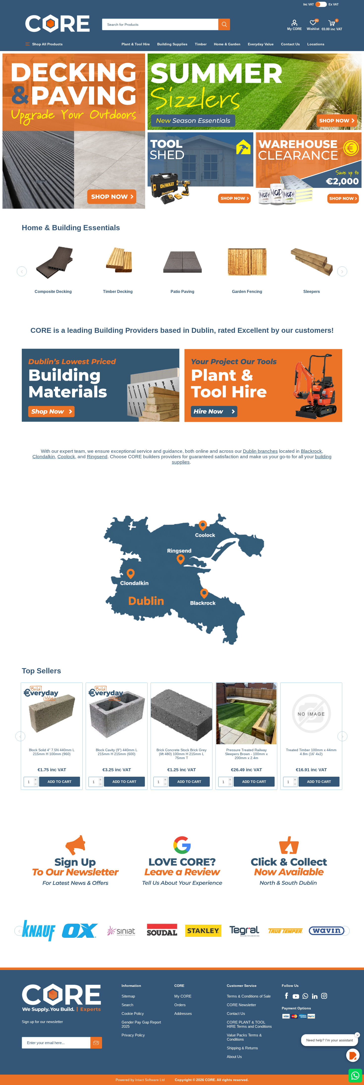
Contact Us (236, 1013)
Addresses (183, 1013)
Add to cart (60, 782)
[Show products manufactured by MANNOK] (285, 930)
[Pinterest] (305, 995)
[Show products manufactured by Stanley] (39, 930)
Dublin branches (260, 451)
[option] (53, 271)
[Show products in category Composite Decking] (53, 262)
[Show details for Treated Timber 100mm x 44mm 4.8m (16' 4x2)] (311, 713)
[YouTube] (296, 995)
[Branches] (182, 664)
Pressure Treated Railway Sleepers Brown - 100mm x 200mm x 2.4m (246, 754)
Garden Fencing (247, 291)
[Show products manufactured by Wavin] (162, 930)
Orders (180, 1005)
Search (224, 24)
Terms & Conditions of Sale (249, 996)
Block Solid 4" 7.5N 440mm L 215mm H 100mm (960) (52, 752)
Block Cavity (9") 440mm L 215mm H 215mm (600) (116, 752)
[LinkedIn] (315, 995)
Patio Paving (182, 291)
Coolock (66, 456)
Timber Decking (118, 291)
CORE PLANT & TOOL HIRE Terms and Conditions (249, 1024)
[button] (353, 1055)
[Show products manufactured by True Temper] (121, 930)
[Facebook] (286, 995)
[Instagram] (324, 995)
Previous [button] (22, 271)
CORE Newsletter (241, 1005)
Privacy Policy (133, 1035)
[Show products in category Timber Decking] (118, 262)
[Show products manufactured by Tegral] (80, 930)
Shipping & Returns (242, 1048)
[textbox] (160, 24)
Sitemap (128, 996)
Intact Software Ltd (150, 1080)
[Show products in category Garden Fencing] (247, 262)
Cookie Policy (133, 1013)
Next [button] (342, 271)
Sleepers (311, 291)
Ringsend (97, 456)
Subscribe (96, 1043)
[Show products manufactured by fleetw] (203, 930)
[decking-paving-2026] (73, 131)
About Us (234, 1057)
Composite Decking (53, 291)
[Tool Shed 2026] (200, 170)
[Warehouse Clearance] (309, 170)
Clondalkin (43, 456)
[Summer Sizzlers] (255, 92)
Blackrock (311, 451)
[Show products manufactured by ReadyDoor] (244, 930)
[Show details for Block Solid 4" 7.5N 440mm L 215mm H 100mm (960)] (51, 713)
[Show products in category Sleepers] (311, 262)
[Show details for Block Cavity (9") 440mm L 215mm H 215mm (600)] (116, 713)
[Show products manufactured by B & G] (327, 930)
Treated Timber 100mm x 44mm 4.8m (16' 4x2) (311, 752)
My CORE (294, 29)
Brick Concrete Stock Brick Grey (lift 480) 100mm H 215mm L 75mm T (181, 754)
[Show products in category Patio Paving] (182, 262)
